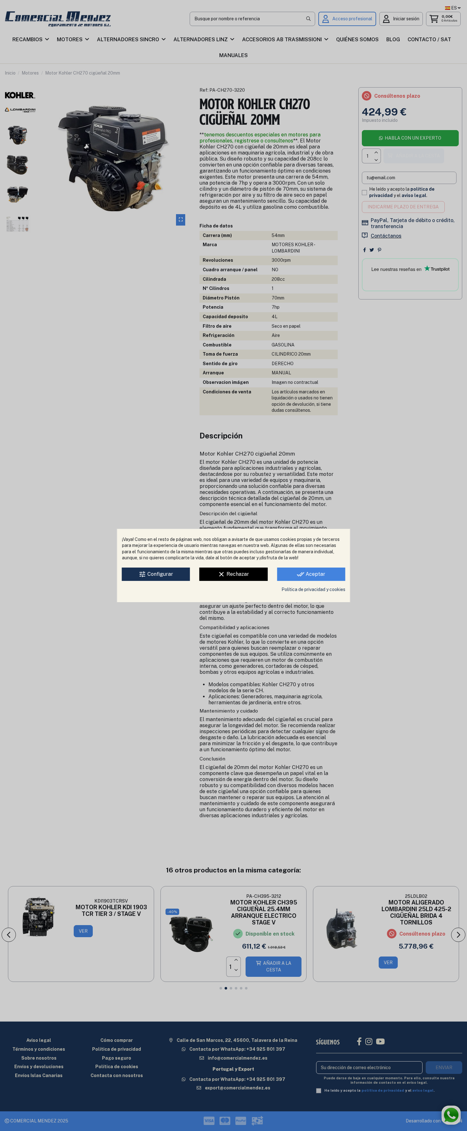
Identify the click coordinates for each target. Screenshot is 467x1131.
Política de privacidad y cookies (313, 589)
